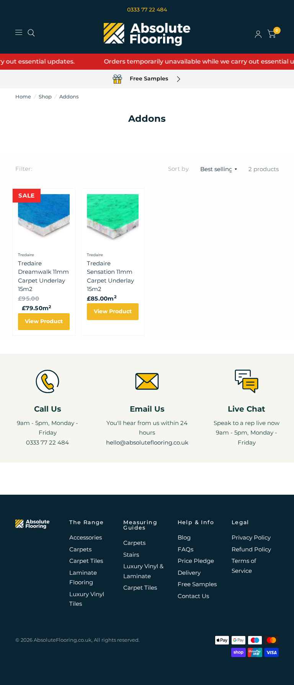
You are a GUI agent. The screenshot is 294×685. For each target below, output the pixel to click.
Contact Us (193, 596)
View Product (44, 321)
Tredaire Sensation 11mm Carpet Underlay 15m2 (110, 276)
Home (23, 96)
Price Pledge (196, 560)
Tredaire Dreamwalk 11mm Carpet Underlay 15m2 (43, 276)
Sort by (178, 168)
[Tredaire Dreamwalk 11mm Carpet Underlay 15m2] (44, 220)
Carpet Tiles (86, 560)
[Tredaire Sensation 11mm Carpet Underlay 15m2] (113, 220)
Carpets (80, 549)
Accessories (85, 537)
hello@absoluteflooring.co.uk (147, 442)
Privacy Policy (251, 537)
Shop (45, 96)
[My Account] (258, 34)
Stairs (131, 554)
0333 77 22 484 (147, 9)
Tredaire (26, 254)
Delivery (189, 572)
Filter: (23, 168)
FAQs (185, 549)
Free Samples (197, 584)
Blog (184, 537)
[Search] (31, 33)
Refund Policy (251, 549)
